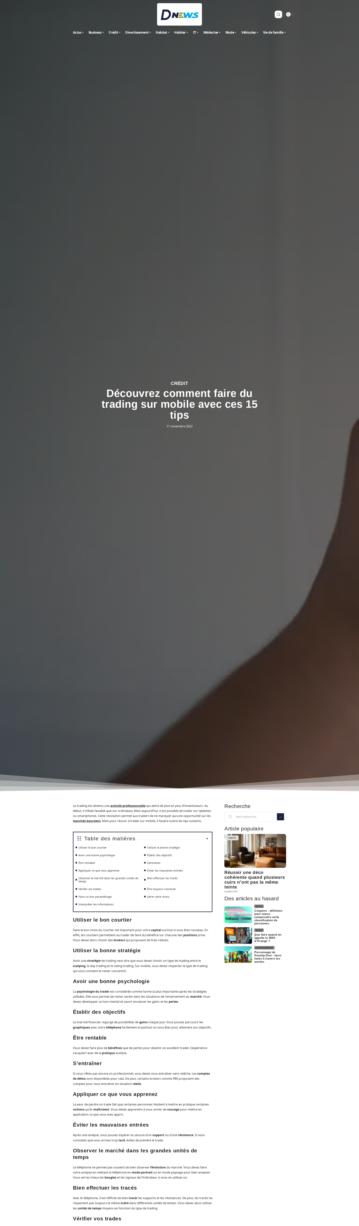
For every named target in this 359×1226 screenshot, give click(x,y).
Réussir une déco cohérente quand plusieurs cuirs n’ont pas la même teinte (254, 879)
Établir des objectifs (159, 855)
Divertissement (264, 947)
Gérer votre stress (158, 896)
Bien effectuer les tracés (162, 878)
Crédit (179, 383)
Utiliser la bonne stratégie (163, 847)
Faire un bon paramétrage (95, 896)
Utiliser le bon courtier (93, 847)
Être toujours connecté (161, 889)
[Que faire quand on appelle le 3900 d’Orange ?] (238, 935)
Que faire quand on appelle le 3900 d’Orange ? (267, 938)
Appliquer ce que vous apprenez (99, 870)
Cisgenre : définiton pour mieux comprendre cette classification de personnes (268, 917)
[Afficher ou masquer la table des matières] (172, 839)
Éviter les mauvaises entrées (165, 870)
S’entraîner (154, 863)
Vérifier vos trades (90, 889)
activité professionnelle (128, 806)
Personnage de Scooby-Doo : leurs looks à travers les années (268, 957)
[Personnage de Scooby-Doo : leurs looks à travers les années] (238, 954)
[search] (278, 14)
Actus (259, 906)
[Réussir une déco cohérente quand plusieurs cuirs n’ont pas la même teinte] (255, 851)
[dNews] (179, 14)
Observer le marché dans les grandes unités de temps (108, 879)
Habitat (232, 838)
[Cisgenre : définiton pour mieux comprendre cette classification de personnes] (238, 914)
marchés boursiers (87, 821)
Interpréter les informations (96, 904)
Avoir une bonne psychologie (97, 855)
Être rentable (87, 863)
